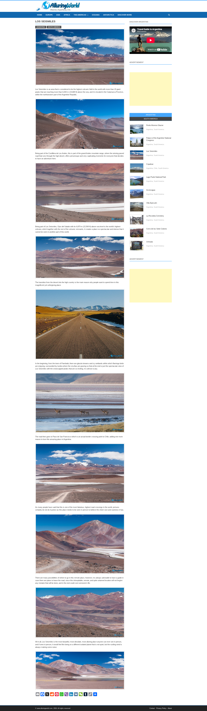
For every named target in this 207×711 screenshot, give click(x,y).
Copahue (149, 164)
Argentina (40, 27)
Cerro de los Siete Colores (156, 229)
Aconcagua (150, 190)
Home (39, 15)
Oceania (96, 15)
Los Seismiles (151, 151)
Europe (49, 15)
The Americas (80, 15)
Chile (155, 168)
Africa (67, 15)
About (170, 708)
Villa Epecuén (151, 203)
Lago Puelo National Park (156, 177)
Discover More (125, 15)
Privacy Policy (161, 708)
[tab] (150, 115)
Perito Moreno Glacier (154, 125)
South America (54, 27)
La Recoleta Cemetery (155, 216)
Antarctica (108, 15)
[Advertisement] (150, 89)
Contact (152, 708)
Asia (58, 15)
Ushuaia (149, 242)
